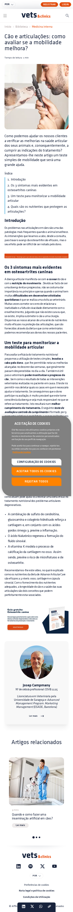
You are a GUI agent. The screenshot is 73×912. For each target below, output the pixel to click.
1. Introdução (16, 179)
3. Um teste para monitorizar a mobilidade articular (36, 198)
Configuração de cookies (36, 461)
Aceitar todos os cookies (36, 471)
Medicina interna (42, 26)
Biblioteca (21, 26)
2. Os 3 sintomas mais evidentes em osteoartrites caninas (32, 188)
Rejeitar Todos (36, 481)
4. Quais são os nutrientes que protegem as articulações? (37, 209)
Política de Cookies (22, 452)
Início (7, 26)
